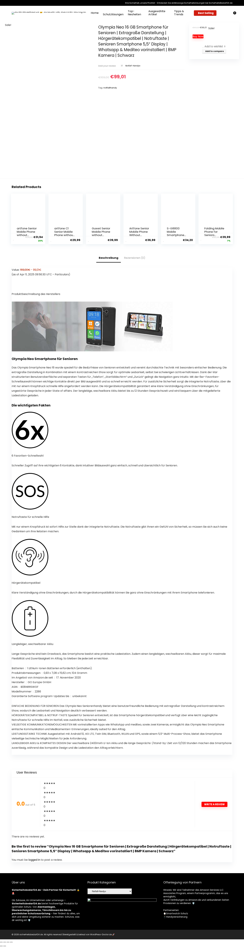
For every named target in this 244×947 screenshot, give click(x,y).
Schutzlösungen (113, 14)
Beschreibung (108, 258)
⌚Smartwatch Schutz (175, 913)
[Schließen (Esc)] (11, 942)
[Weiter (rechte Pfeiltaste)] (4, 946)
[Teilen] (8, 942)
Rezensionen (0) (134, 258)
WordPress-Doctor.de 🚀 (102, 934)
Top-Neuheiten (134, 12)
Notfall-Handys (132, 65)
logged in (34, 860)
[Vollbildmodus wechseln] (4, 942)
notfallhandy (110, 87)
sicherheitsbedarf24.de (31, 934)
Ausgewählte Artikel (156, 12)
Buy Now (198, 36)
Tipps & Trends (179, 12)
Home (95, 13)
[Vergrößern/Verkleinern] (1, 942)
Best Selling (206, 13)
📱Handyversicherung (175, 916)
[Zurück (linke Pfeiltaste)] (1, 946)
